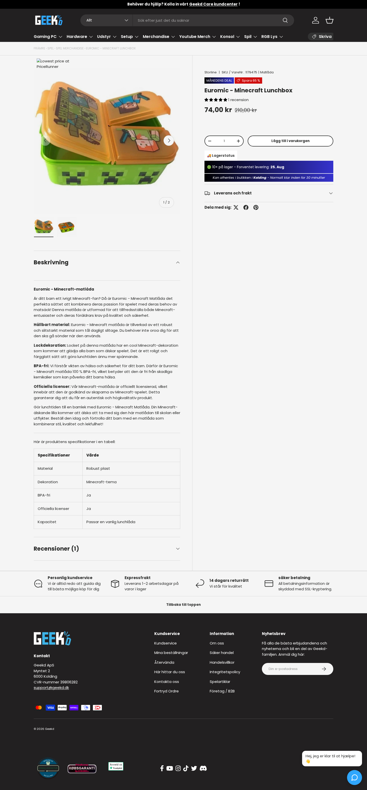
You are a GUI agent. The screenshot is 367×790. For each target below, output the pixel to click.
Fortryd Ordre (166, 691)
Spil (247, 36)
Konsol (227, 36)
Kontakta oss (166, 681)
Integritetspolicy (225, 671)
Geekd (49, 729)
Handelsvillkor (222, 662)
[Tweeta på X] (236, 207)
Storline (210, 72)
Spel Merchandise (70, 48)
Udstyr (104, 36)
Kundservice (165, 643)
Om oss (217, 643)
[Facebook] (162, 768)
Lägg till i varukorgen (290, 141)
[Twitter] (194, 768)
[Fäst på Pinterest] (256, 207)
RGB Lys (269, 36)
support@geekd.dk (51, 687)
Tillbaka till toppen (183, 604)
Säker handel (222, 652)
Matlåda (267, 72)
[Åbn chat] (354, 777)
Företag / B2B (222, 691)
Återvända (164, 662)
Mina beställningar (171, 652)
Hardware (77, 36)
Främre (39, 48)
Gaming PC (45, 36)
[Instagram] (178, 768)
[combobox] (187, 20)
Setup (127, 36)
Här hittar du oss (169, 671)
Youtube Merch (194, 36)
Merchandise (156, 36)
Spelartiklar (220, 681)
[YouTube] (169, 768)
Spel (50, 48)
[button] (329, 20)
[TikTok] (185, 768)
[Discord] (203, 768)
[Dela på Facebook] (246, 207)
